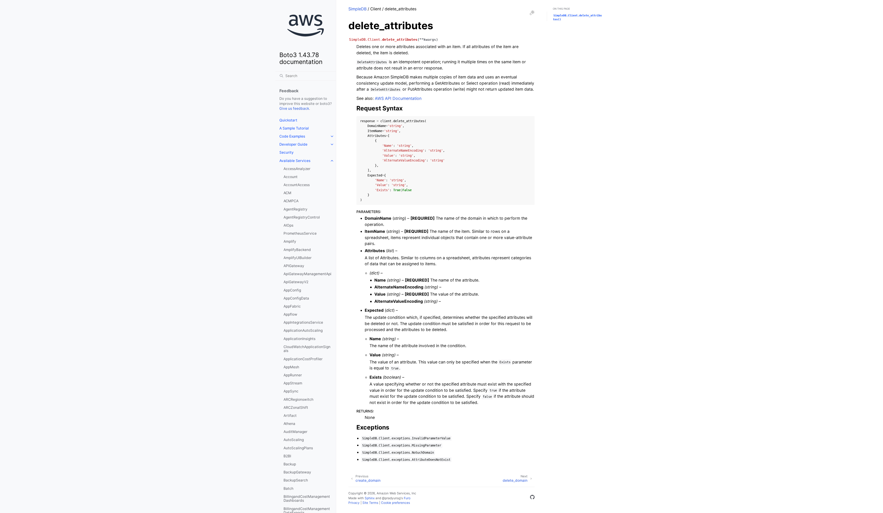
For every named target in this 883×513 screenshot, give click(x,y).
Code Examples (292, 136)
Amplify (290, 241)
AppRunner (293, 375)
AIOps (288, 225)
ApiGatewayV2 (296, 282)
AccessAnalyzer (297, 169)
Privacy (354, 502)
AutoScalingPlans (298, 448)
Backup (290, 464)
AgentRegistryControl (302, 217)
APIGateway (294, 266)
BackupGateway (297, 472)
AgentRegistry (295, 209)
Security (286, 152)
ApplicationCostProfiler (303, 359)
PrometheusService (300, 233)
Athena (289, 423)
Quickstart (288, 120)
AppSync (291, 391)
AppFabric (292, 306)
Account (291, 177)
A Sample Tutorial (294, 128)
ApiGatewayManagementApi (307, 274)
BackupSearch (296, 480)
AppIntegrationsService (303, 322)
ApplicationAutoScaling (303, 330)
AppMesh (291, 367)
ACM (287, 193)
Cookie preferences (395, 502)
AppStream (293, 383)
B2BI (287, 456)
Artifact (290, 415)
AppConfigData (296, 298)
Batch (288, 488)
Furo (407, 498)
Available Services (294, 161)
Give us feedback (294, 108)
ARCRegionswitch (298, 399)
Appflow (290, 314)
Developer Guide (293, 144)
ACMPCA (291, 201)
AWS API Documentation (398, 98)
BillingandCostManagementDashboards (307, 498)
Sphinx (370, 498)
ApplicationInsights (299, 339)
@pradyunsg (391, 498)
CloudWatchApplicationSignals (307, 349)
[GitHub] (532, 498)
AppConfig (292, 290)
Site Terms (370, 502)
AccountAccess (297, 185)
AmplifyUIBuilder (298, 258)
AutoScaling (294, 440)
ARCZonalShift (296, 407)
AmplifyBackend (297, 250)
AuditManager (295, 431)
